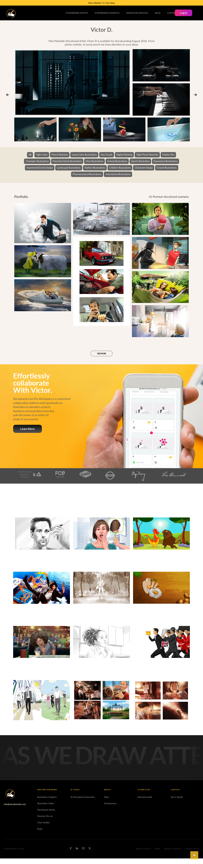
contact (172, 13)
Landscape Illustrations (69, 168)
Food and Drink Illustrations (67, 161)
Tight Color (42, 154)
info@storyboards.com (15, 804)
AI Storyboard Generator (83, 797)
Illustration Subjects (47, 797)
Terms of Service (172, 849)
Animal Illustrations (117, 161)
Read (39, 829)
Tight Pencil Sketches (147, 154)
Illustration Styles (45, 803)
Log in (183, 12)
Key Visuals (106, 154)
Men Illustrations (94, 161)
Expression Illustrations (165, 161)
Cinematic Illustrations (37, 161)
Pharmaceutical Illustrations (87, 174)
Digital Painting (124, 154)
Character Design (144, 168)
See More (101, 353)
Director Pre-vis (44, 816)
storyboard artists (77, 13)
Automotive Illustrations (118, 174)
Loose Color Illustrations (84, 154)
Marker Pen (168, 154)
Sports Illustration (140, 161)
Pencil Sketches (60, 154)
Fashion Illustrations (95, 168)
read (157, 13)
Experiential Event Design (39, 168)
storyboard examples (107, 13)
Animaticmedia (145, 797)
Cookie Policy (192, 849)
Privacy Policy (143, 849)
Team (106, 797)
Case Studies (43, 823)
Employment (110, 803)
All (30, 154)
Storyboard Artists (46, 810)
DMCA (157, 849)
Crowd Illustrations (167, 168)
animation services (137, 13)
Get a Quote (177, 797)
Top (194, 855)
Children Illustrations (120, 168)
